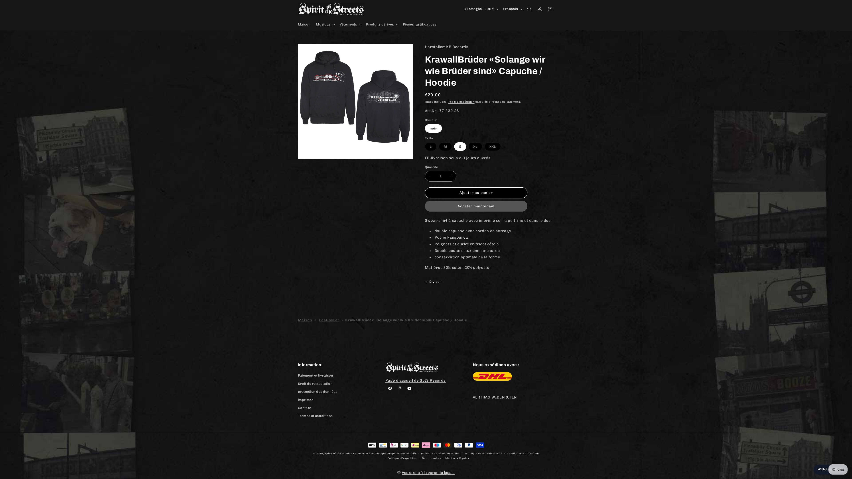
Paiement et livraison (315, 375)
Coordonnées (431, 457)
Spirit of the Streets (338, 453)
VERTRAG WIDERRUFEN (495, 397)
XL (477, 147)
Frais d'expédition (461, 101)
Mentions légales (457, 457)
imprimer (306, 400)
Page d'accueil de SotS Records (415, 380)
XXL (495, 147)
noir (433, 128)
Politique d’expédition (403, 457)
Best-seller (329, 320)
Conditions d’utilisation (523, 453)
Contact (304, 408)
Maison (305, 320)
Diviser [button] (435, 282)
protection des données (317, 392)
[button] (325, 24)
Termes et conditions (315, 416)
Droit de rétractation (315, 383)
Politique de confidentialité (484, 453)
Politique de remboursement (441, 453)
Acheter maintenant (476, 206)
